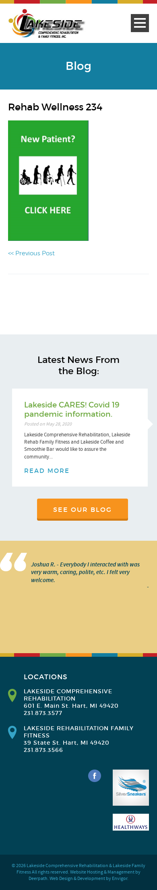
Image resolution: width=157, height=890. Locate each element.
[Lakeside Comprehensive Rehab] (47, 24)
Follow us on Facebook (94, 776)
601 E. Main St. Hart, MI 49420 (71, 705)
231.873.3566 (43, 750)
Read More (47, 471)
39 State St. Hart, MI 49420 (66, 742)
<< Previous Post (31, 253)
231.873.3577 (43, 713)
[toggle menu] (140, 23)
